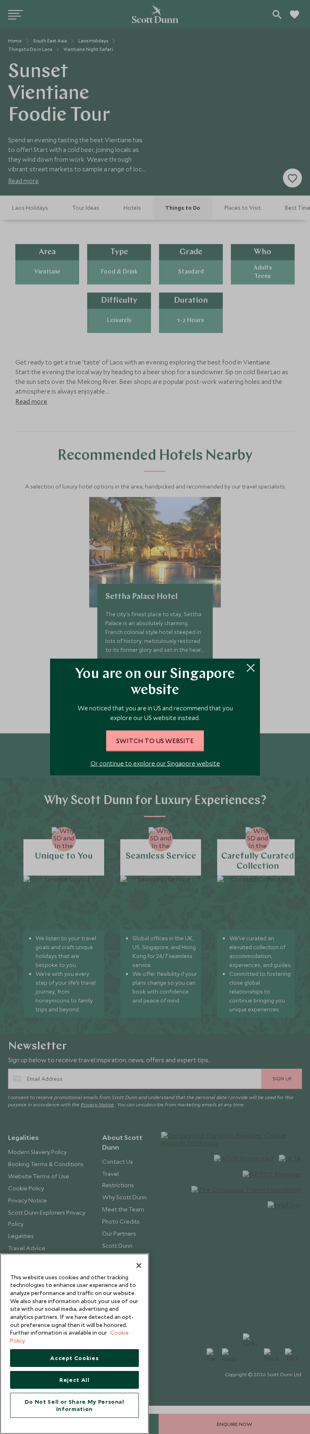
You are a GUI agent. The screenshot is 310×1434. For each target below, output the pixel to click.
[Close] (139, 1265)
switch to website (155, 741)
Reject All (74, 1379)
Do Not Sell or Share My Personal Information (74, 1405)
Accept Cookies (74, 1358)
